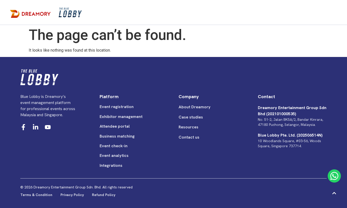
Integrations (111, 165)
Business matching (117, 136)
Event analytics (114, 155)
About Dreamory (195, 107)
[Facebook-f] (23, 127)
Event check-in (114, 145)
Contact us (189, 137)
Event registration (117, 106)
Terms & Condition (36, 194)
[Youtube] (48, 127)
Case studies (191, 117)
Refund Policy (103, 194)
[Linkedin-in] (36, 127)
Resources (188, 127)
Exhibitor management (121, 116)
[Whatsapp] (334, 176)
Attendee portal (115, 126)
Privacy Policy (72, 194)
